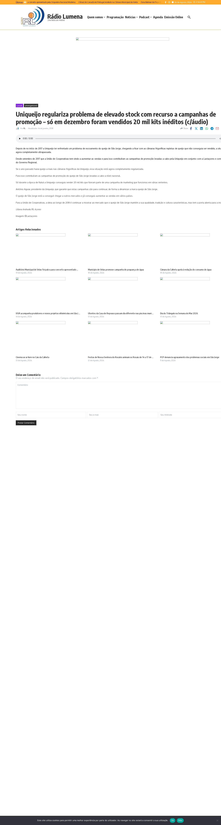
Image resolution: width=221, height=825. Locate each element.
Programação (115, 17)
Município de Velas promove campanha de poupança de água (116, 269)
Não (180, 820)
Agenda (158, 17)
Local (19, 105)
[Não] (217, 820)
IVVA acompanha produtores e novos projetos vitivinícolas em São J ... (48, 313)
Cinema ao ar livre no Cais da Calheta (32, 357)
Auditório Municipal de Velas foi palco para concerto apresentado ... (47, 269)
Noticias (130, 17)
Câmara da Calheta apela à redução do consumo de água (185, 269)
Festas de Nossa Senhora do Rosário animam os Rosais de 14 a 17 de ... (120, 357)
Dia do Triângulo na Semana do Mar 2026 (179, 313)
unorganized (31, 105)
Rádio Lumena (65, 16)
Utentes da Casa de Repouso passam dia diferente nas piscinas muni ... (120, 313)
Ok (172, 820)
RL (24, 128)
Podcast (144, 17)
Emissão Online (173, 17)
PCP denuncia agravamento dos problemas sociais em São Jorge (189, 357)
